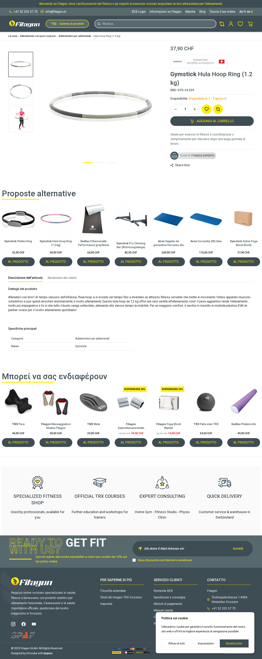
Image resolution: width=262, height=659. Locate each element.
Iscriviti (238, 548)
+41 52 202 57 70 (26, 11)
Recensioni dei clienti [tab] (62, 278)
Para (18, 424)
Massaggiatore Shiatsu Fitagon (56, 426)
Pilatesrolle (243, 424)
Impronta (106, 604)
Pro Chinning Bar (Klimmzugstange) (130, 245)
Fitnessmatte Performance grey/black (93, 243)
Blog (202, 11)
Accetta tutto (234, 643)
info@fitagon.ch (55, 11)
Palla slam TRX (206, 424)
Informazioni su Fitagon (165, 11)
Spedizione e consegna (169, 597)
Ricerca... (109, 24)
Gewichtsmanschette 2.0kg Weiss (131, 426)
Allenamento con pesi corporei (38, 36)
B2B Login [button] (139, 11)
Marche (190, 11)
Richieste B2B (163, 591)
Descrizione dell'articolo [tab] (25, 278)
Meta (93, 424)
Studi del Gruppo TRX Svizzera (121, 597)
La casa (12, 36)
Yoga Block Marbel (168, 426)
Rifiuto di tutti (177, 643)
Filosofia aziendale (113, 591)
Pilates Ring (18, 241)
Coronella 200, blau (206, 241)
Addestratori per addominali (74, 36)
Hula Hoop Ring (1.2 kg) (107, 36)
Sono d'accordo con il (165, 560)
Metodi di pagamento (168, 604)
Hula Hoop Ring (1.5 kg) (56, 243)
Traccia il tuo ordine (222, 11)
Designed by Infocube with (32, 653)
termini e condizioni (179, 560)
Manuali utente (163, 610)
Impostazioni (206, 643)
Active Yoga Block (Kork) (243, 243)
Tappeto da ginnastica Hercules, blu (168, 243)
